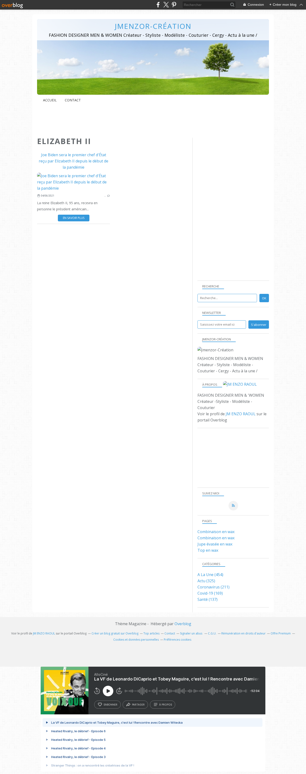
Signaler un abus (191, 633)
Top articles (151, 633)
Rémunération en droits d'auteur (243, 633)
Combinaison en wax (216, 531)
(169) (210, 593)
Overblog (183, 623)
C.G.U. (212, 633)
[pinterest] (174, 4)
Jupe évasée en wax (214, 544)
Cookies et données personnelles (136, 640)
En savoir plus (73, 218)
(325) (206, 580)
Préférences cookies (177, 640)
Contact (73, 100)
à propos (165, 704)
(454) (210, 574)
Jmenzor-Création (153, 26)
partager (138, 704)
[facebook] (158, 4)
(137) (207, 599)
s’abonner (110, 704)
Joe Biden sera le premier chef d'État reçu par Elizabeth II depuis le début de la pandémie (73, 161)
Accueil (50, 100)
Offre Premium (281, 633)
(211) (213, 587)
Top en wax (207, 550)
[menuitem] (49, 100)
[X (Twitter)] (166, 4)
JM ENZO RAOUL (241, 413)
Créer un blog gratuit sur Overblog (115, 633)
